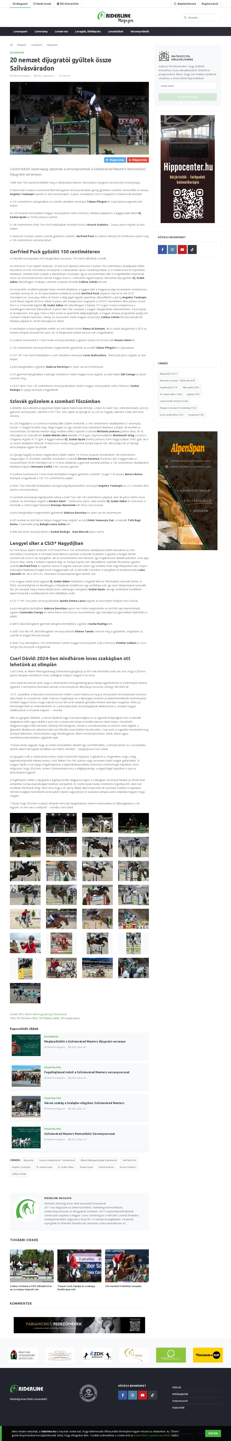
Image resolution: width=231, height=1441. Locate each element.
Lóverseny (41, 31)
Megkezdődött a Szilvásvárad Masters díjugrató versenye (85, 1041)
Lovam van (61, 31)
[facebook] (162, 249)
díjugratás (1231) (168, 374)
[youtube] (182, 249)
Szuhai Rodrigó (106, 1167)
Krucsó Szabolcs (128, 1167)
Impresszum (180, 1400)
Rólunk (176, 1387)
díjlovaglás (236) (191, 387)
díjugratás (28, 1160)
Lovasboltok (115, 31)
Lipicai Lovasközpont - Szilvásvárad (57, 1160)
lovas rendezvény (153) (171, 415)
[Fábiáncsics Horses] (134, 1355)
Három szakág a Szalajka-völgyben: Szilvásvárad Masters (84, 1103)
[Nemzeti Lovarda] (60, 1355)
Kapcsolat (178, 1407)
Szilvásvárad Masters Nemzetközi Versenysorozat (79, 1133)
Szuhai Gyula (86, 1167)
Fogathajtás (52, 1067)
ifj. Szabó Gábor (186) (171, 394)
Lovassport (20, 31)
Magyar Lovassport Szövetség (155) (178, 408)
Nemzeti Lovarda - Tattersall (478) (177, 380)
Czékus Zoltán (19, 1174)
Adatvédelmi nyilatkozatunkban (152, 1435)
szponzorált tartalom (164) (174, 401)
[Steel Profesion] (97, 1355)
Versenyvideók (139, 31)
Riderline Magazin (22, 75)
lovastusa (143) (196, 415)
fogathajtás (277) (169, 387)
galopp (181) (193, 394)
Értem (213, 1433)
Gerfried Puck (129, 1160)
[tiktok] (192, 249)
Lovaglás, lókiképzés (88, 31)
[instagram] (172, 249)
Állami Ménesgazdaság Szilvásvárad (46, 1014)
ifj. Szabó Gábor (66, 1167)
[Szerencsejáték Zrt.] (171, 1355)
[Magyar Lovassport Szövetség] (23, 1355)
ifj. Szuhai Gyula (44, 1167)
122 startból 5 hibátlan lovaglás (123, 1286)
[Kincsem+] (208, 1355)
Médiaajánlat (180, 1393)
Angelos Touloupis (21, 1167)
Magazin (22, 45)
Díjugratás (17, 52)
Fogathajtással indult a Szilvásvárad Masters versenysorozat (87, 1072)
